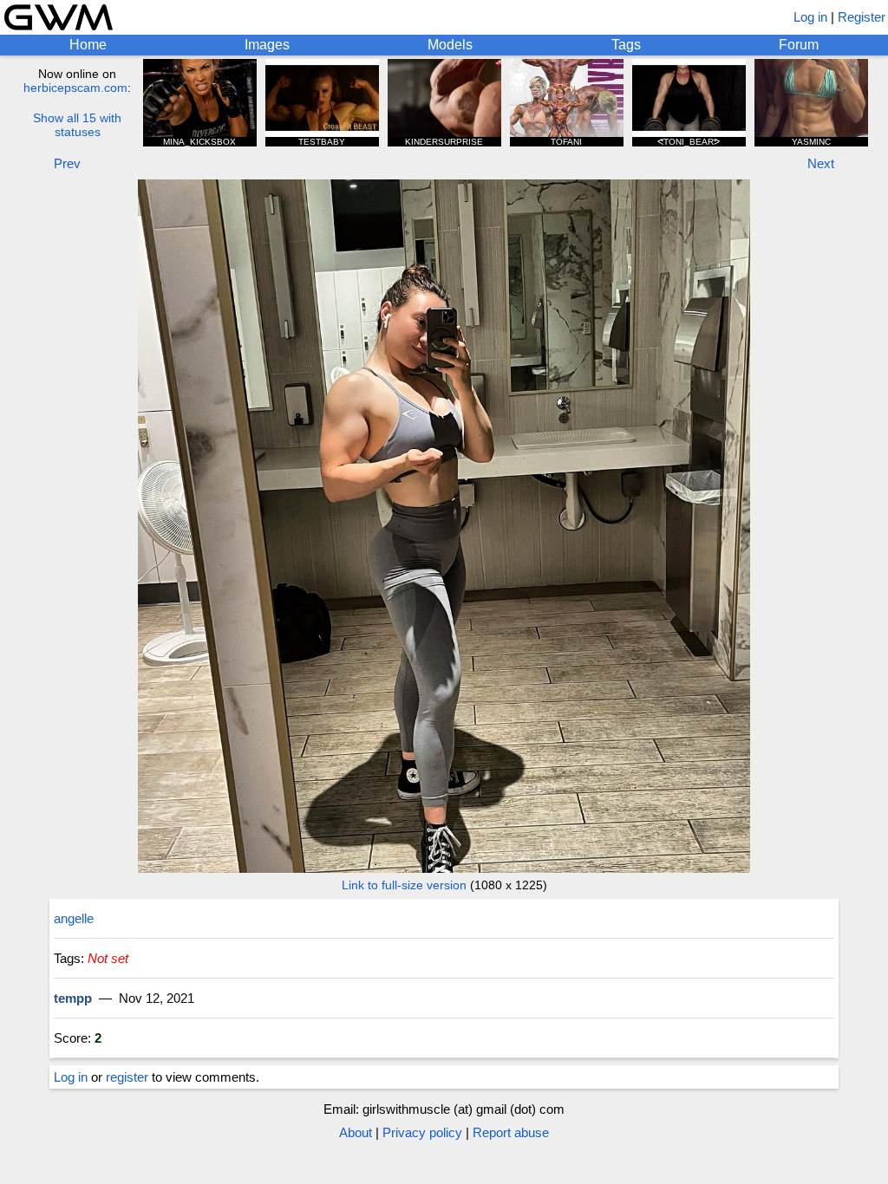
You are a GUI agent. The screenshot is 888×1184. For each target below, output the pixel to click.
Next (820, 163)
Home (88, 44)
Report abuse (511, 1132)
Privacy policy (422, 1132)
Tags (626, 44)
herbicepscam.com (75, 87)
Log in (810, 17)
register (127, 1077)
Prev (67, 163)
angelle (74, 918)
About (355, 1132)
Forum (799, 44)
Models (450, 44)
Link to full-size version (404, 885)
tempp (73, 998)
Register (861, 17)
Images (267, 44)
